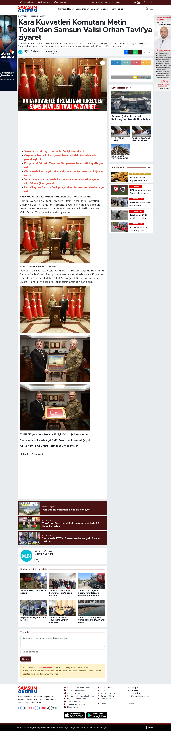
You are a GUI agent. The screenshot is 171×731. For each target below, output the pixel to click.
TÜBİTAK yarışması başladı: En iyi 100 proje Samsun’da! (54, 434)
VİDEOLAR (45, 2)
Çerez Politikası (134, 693)
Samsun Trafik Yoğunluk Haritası (81, 696)
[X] (25, 708)
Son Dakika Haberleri (76, 704)
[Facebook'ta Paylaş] (126, 52)
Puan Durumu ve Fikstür (77, 699)
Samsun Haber (66, 9)
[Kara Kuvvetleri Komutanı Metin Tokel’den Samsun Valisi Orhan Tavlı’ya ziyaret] (62, 84)
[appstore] (74, 715)
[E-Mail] (37, 560)
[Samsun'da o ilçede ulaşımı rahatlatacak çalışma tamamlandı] (91, 581)
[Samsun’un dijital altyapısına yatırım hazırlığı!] (62, 608)
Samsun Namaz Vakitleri (77, 693)
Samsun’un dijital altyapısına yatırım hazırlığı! (58, 620)
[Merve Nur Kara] (26, 555)
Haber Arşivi (72, 707)
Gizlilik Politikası (107, 696)
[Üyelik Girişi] (151, 2)
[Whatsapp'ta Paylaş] (135, 52)
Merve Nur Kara (44, 554)
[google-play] (97, 715)
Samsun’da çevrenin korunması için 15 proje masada (60, 593)
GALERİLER (28, 2)
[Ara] (147, 9)
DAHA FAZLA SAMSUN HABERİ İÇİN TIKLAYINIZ (49, 446)
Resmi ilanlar (133, 690)
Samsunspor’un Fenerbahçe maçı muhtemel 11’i (140, 192)
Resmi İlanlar (116, 9)
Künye (103, 704)
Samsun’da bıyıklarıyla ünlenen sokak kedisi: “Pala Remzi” (139, 217)
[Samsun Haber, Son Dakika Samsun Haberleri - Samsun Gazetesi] (27, 9)
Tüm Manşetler (73, 702)
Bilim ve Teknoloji (108, 693)
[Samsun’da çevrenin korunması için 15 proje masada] (62, 581)
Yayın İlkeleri (105, 699)
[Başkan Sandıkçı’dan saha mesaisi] (33, 608)
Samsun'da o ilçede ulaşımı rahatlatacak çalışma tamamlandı (88, 593)
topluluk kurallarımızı (45, 668)
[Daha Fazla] (140, 52)
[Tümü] (149, 167)
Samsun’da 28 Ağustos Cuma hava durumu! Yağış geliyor (91, 620)
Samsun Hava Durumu (76, 690)
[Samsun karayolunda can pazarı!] (33, 581)
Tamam (150, 727)
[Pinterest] (30, 708)
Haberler (23, 16)
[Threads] (53, 708)
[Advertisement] (63, 129)
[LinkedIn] (39, 708)
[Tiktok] (48, 708)
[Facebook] (20, 708)
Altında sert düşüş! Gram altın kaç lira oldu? (138, 179)
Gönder (26, 659)
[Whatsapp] (57, 708)
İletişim (131, 704)
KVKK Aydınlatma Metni (138, 696)
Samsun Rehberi (99, 9)
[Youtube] (43, 708)
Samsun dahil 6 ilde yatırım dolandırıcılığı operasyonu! (140, 204)
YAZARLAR (61, 2)
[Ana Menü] (151, 9)
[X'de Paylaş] (130, 52)
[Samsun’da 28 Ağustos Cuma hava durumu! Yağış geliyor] (91, 608)
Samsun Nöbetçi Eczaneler (79, 688)
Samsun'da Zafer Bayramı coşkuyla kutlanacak (139, 229)
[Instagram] (34, 708)
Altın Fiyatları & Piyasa (140, 174)
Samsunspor (82, 9)
